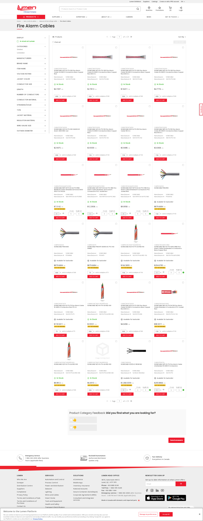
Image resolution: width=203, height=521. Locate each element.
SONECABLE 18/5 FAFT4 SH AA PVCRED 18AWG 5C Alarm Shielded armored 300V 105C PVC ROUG (68, 189)
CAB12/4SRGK (126, 362)
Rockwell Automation (97, 456)
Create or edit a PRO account (169, 1)
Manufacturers (24, 58)
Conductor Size (24, 84)
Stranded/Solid (24, 105)
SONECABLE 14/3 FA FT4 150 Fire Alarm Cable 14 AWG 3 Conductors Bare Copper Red (102, 130)
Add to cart (60, 100)
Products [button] (31, 17)
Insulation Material (26, 120)
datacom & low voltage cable (48, 21)
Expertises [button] (80, 17)
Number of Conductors (28, 94)
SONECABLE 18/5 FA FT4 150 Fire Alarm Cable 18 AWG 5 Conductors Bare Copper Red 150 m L (169, 130)
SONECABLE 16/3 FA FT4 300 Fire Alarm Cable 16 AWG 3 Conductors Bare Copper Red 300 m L (102, 72)
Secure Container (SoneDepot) (85, 492)
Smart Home (50, 498)
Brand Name (22, 63)
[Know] (63, 213)
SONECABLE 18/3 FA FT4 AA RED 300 (99, 305)
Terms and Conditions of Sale (28, 498)
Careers (129, 17)
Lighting (48, 492)
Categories (22, 46)
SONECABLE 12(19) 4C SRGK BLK (131, 364)
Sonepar (20, 483)
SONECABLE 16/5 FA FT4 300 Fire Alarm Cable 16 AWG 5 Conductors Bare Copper (169, 71)
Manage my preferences (148, 514)
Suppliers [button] (56, 17)
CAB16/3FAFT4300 (93, 69)
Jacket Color (23, 79)
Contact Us (21, 506)
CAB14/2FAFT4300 (60, 127)
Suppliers (146, 1)
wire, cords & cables (30, 21)
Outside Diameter (25, 131)
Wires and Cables (52, 495)
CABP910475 (91, 245)
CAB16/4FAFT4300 (127, 304)
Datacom (48, 489)
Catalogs (155, 1)
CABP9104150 (159, 186)
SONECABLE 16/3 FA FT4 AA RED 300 (99, 364)
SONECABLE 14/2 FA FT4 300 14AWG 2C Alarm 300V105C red (67, 130)
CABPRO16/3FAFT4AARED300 (97, 362)
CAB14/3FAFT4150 (93, 127)
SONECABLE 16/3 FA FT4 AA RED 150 (132, 247)
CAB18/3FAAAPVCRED (161, 245)
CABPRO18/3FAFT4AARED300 (97, 304)
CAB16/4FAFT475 (60, 304)
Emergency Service (32, 456)
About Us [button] (106, 17)
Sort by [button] (181, 37)
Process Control (51, 483)
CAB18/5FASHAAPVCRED (62, 186)
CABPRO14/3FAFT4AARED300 (64, 362)
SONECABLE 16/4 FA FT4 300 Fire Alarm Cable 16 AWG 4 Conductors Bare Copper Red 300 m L (135, 307)
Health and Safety (52, 504)
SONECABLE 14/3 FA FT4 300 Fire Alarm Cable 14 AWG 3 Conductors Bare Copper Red (68, 72)
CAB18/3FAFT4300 (127, 69)
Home (19, 21)
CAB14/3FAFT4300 (60, 69)
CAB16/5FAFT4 (159, 362)
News (149, 17)
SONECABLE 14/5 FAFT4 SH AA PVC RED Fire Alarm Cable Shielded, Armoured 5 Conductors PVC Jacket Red (101, 189)
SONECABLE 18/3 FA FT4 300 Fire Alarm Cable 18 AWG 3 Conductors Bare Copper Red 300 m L (135, 72)
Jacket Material (24, 115)
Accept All (166, 514)
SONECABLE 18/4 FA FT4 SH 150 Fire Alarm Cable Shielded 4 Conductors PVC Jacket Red (169, 307)
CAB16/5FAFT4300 (160, 69)
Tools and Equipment (53, 501)
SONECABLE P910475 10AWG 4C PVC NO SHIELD (100, 247)
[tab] (31, 37)
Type (19, 110)
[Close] (199, 514)
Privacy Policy (22, 495)
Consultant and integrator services (83, 499)
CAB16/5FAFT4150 (127, 127)
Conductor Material (26, 100)
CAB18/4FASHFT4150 (161, 304)
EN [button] (182, 1)
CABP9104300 (59, 245)
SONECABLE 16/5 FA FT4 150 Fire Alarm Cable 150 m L (134, 130)
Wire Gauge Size (24, 125)
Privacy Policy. (38, 519)
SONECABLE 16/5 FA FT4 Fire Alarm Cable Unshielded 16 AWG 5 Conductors (168, 365)
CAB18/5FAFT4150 (160, 127)
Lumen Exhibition (135, 1)
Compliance (21, 492)
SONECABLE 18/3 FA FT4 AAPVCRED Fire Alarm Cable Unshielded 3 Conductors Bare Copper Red (168, 248)
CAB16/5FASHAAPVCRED (129, 186)
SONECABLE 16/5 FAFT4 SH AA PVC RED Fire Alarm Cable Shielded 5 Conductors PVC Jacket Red (135, 189)
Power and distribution (54, 486)
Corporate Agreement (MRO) (84, 495)
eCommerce (78, 479)
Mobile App (77, 483)
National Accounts (80, 489)
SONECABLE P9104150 (161, 188)
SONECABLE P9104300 (61, 247)
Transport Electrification (55, 507)
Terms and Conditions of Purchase (27, 502)
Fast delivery (157, 457)
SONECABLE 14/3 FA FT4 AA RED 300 (66, 364)
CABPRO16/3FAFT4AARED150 (131, 245)
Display (20, 38)
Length (20, 89)
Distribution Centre (25, 486)
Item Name (21, 69)
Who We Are (22, 479)
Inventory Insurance (81, 486)
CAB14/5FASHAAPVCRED (95, 186)
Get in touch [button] (171, 17)
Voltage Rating (24, 74)
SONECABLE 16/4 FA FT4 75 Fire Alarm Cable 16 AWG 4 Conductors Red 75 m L (69, 306)
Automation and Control (54, 479)
